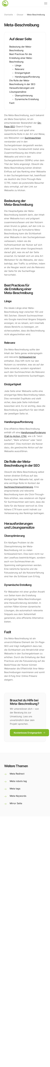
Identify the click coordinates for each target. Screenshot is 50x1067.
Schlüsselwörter (27, 357)
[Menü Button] (45, 3)
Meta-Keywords (18, 795)
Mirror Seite (16, 803)
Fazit (11, 103)
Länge (18, 65)
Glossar (20, 15)
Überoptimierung (24, 95)
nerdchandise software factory (5, 5)
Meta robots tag (18, 781)
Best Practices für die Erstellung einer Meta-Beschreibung (20, 58)
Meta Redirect (17, 773)
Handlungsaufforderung (27, 76)
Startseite (8, 15)
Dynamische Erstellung (27, 99)
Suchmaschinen (33, 137)
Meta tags (15, 788)
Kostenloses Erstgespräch (28, 732)
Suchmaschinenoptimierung (18, 487)
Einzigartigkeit (22, 72)
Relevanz (19, 69)
